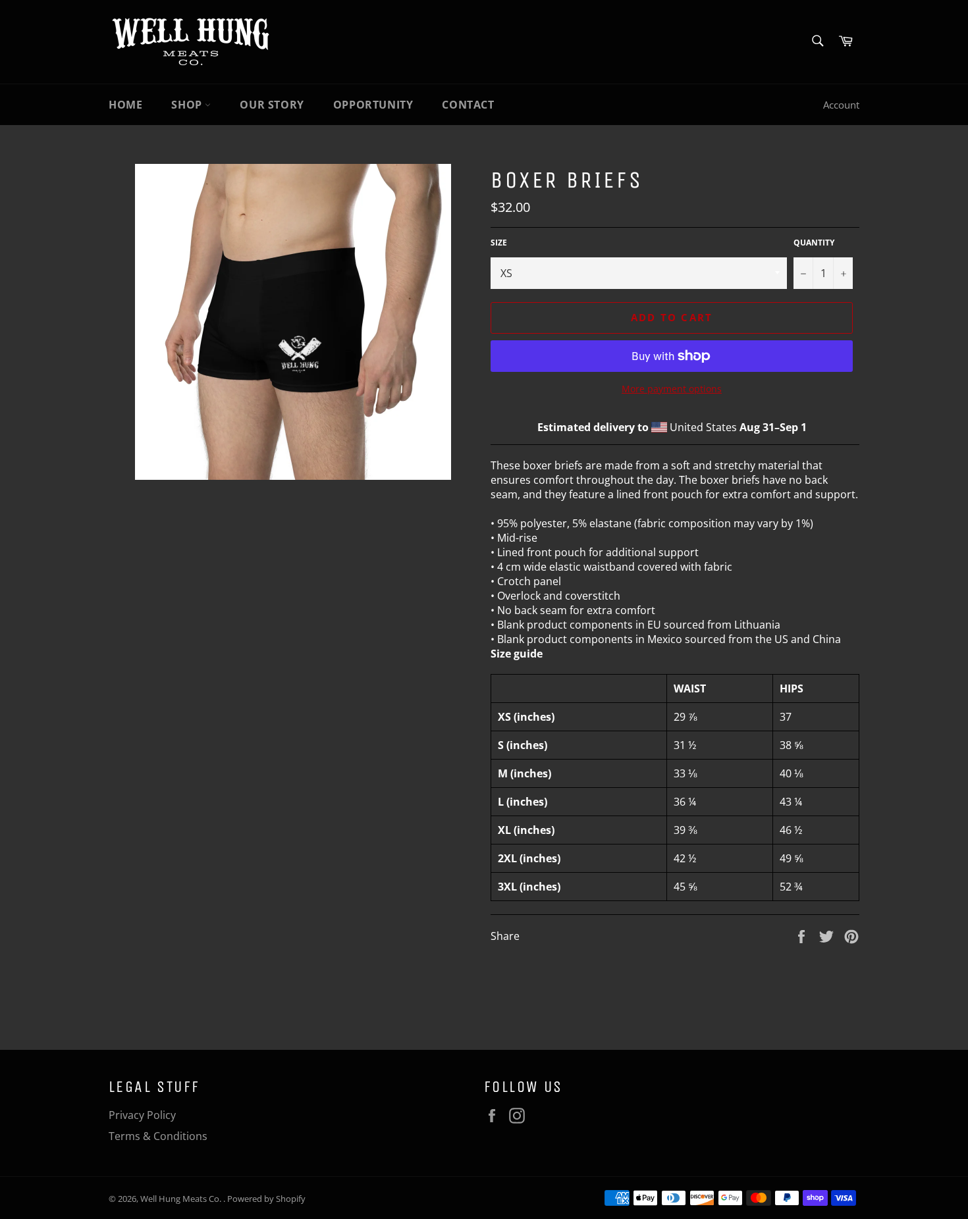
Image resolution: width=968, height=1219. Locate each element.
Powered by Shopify (266, 1199)
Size (499, 243)
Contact (468, 104)
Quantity (813, 243)
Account (841, 104)
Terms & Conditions (158, 1136)
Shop (188, 104)
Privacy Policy (142, 1115)
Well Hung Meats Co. (181, 1199)
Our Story (272, 104)
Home (125, 104)
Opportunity (373, 104)
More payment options (672, 388)
